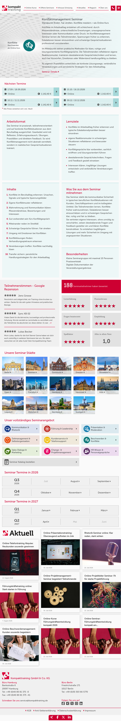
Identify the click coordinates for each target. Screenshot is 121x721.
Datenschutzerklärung (70, 710)
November (74, 492)
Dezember (103, 492)
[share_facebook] (57, 717)
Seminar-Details (50, 71)
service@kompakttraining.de (34, 700)
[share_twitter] (63, 717)
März (103, 510)
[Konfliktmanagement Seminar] (113, 8)
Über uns (104, 8)
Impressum (90, 710)
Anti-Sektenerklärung (45, 710)
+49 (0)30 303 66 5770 (77, 692)
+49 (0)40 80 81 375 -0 (17, 692)
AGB (28, 710)
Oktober (45, 492)
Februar (74, 510)
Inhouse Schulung (65, 8)
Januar (45, 510)
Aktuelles (82, 8)
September (103, 481)
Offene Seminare (47, 8)
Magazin (92, 8)
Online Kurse (31, 8)
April (45, 521)
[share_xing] (52, 717)
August (74, 481)
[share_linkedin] (69, 717)
